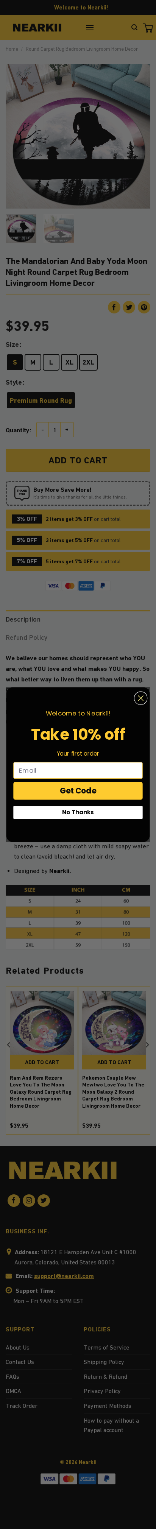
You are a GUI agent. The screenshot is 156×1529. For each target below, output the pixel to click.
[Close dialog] (141, 698)
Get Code (78, 790)
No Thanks (78, 812)
